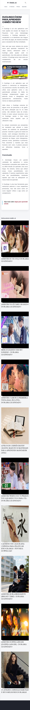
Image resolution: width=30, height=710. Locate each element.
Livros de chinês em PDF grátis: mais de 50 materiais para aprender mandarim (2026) (14, 449)
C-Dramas (11, 6)
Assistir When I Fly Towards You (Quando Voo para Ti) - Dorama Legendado (14, 498)
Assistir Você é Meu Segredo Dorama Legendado (15, 305)
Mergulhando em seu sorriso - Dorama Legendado (12, 352)
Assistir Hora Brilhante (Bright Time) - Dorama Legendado (13, 596)
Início (5, 6)
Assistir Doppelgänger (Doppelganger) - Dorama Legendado (14, 644)
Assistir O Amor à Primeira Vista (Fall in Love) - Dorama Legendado (14, 400)
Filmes (18, 6)
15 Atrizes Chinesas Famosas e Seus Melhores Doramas (15, 691)
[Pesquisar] (25, 2)
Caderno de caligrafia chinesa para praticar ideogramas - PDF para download (12, 547)
